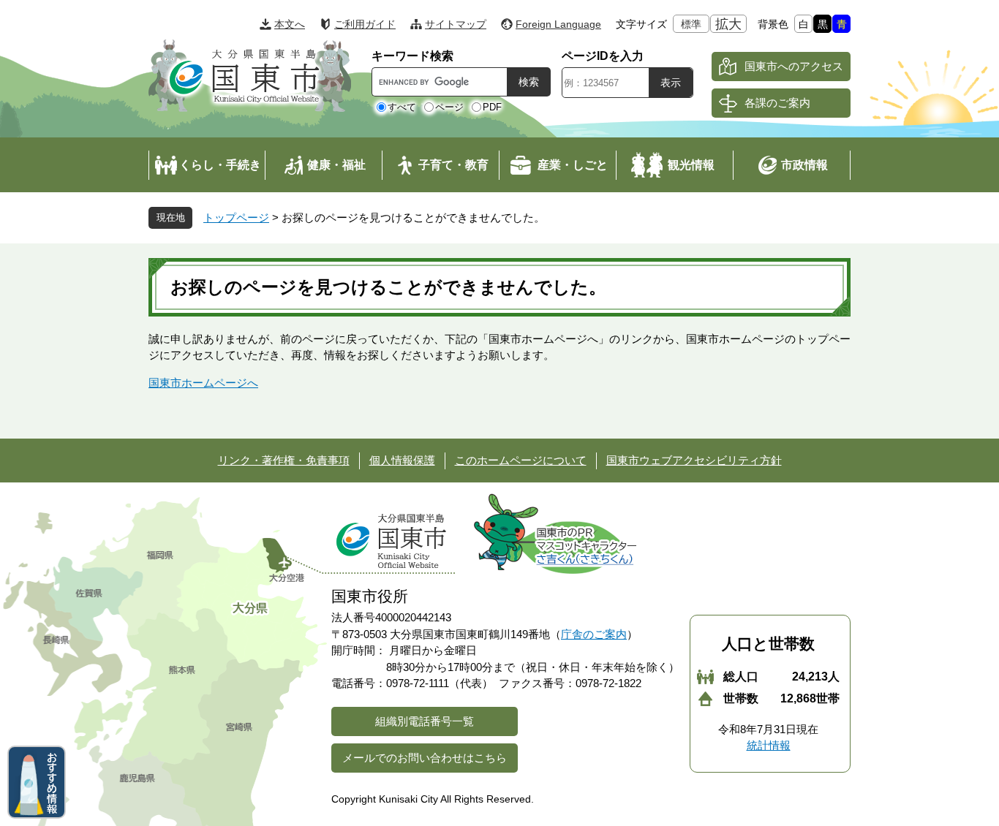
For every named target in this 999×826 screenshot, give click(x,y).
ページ (449, 107)
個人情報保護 (402, 460)
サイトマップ (455, 24)
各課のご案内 (777, 102)
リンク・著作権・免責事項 (284, 460)
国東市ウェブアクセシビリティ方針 (694, 460)
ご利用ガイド (365, 24)
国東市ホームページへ (203, 382)
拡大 (728, 24)
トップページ (236, 217)
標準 (691, 24)
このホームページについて (521, 460)
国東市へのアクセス (793, 66)
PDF (492, 107)
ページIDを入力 (603, 56)
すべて (402, 107)
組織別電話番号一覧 (424, 721)
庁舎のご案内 (594, 634)
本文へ (289, 24)
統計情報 (769, 745)
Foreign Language (558, 24)
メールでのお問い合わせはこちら (424, 757)
